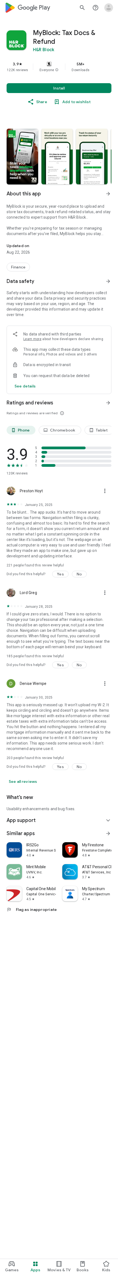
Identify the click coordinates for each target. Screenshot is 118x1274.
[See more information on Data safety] (108, 281)
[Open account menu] (108, 7)
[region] (59, 67)
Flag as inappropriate (32, 909)
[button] (56, 70)
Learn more (32, 339)
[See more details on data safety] (25, 386)
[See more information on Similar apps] (108, 833)
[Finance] (18, 267)
